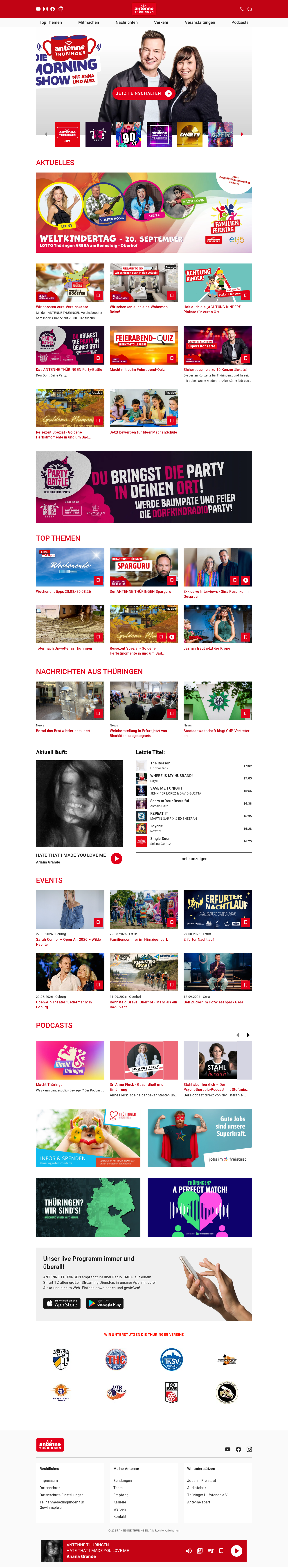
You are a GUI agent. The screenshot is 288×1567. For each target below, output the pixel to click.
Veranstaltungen (200, 22)
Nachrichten (127, 22)
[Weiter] (248, 1035)
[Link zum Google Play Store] (105, 1304)
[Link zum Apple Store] (62, 1304)
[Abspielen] (236, 1551)
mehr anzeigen (193, 858)
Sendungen (122, 1480)
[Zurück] (237, 1035)
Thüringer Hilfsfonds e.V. (207, 1495)
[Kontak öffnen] (242, 9)
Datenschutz (50, 1488)
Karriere (119, 1502)
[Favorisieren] (221, 1550)
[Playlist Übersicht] (210, 1550)
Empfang (120, 1495)
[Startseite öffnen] (144, 9)
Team (118, 1488)
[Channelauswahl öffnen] (250, 9)
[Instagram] (45, 9)
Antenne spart (198, 1502)
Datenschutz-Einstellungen (62, 1495)
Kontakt (119, 1516)
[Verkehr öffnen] (60, 9)
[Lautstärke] (189, 1550)
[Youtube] (38, 9)
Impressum (49, 1480)
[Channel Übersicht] (199, 1550)
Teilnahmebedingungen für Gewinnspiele (62, 1505)
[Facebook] (52, 9)
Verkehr (161, 22)
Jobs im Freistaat (201, 1480)
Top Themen (51, 22)
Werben (119, 1509)
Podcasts (240, 22)
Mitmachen (88, 22)
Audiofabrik (196, 1488)
